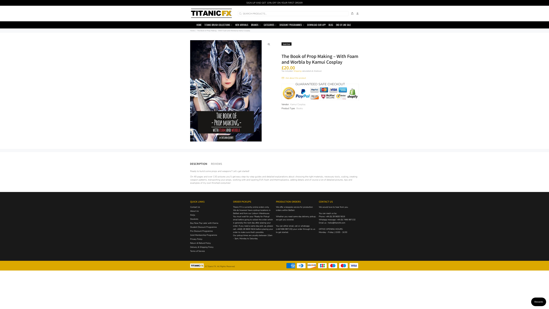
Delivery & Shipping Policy (201, 247)
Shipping (297, 71)
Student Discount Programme (203, 227)
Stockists (194, 219)
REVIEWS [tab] (216, 164)
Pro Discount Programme (201, 231)
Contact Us (195, 207)
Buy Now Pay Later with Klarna (204, 223)
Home (192, 30)
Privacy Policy (196, 239)
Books (299, 108)
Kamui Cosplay (298, 104)
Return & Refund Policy (200, 243)
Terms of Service (197, 251)
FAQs (192, 215)
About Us (194, 211)
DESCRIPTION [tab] (198, 164)
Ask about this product (296, 78)
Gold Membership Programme (203, 235)
